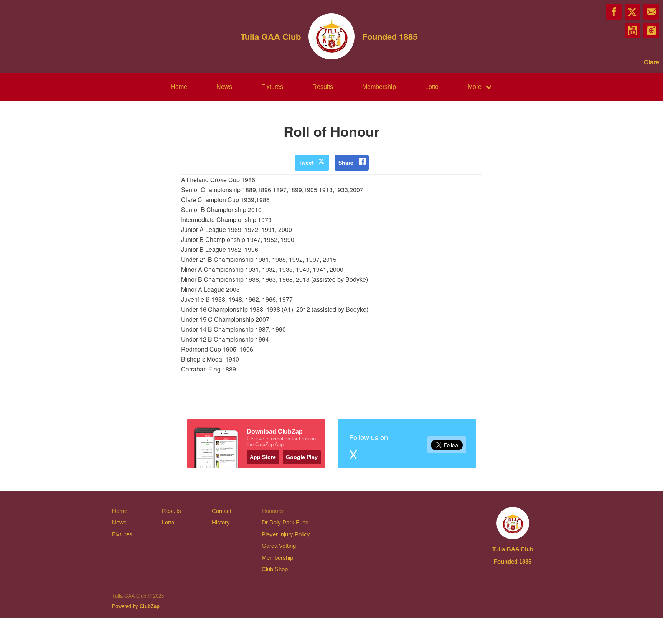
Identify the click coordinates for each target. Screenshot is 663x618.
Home (179, 87)
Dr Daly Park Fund (285, 522)
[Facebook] (614, 12)
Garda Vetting (279, 545)
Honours (272, 511)
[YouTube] (632, 30)
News (224, 87)
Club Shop (275, 569)
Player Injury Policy (286, 534)
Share (345, 162)
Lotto (432, 87)
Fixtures (272, 87)
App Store (263, 457)
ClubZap (150, 606)
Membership (379, 87)
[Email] (651, 12)
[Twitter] (632, 12)
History (221, 522)
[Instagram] (651, 30)
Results (322, 87)
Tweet (306, 162)
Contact (221, 511)
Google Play (302, 457)
